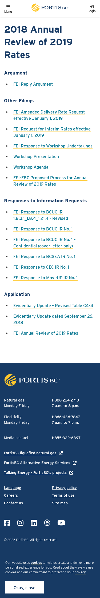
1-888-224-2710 (65, 400)
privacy (80, 572)
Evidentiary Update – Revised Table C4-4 (53, 305)
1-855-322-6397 (66, 438)
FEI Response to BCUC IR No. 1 (43, 229)
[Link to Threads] (47, 523)
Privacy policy (64, 488)
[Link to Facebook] (7, 523)
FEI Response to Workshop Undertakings (53, 146)
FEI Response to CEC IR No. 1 (41, 267)
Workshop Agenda (31, 167)
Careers (11, 495)
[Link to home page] (50, 8)
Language (12, 488)
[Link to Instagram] (20, 523)
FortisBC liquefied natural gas (30, 453)
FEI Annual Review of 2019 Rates (45, 333)
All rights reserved (43, 540)
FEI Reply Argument (33, 84)
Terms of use (63, 495)
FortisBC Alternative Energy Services (37, 463)
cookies (36, 563)
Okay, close (24, 587)
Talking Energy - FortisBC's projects (35, 472)
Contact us (13, 503)
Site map (60, 503)
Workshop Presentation (36, 156)
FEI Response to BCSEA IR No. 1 (44, 256)
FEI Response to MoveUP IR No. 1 (45, 277)
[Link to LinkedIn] (34, 523)
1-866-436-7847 (66, 417)
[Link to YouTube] (61, 523)
